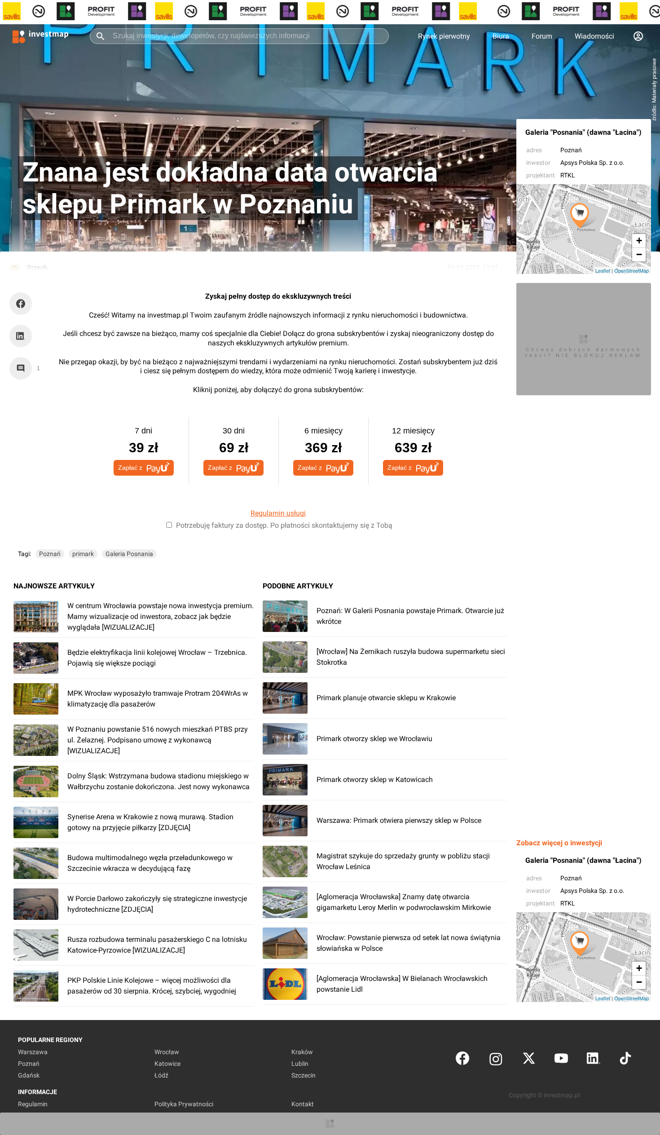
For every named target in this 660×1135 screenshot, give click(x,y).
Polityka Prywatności (183, 1104)
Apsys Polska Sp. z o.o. (592, 162)
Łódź (161, 1075)
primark (83, 553)
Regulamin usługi (278, 513)
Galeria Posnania (129, 553)
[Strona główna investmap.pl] (40, 36)
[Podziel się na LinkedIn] (20, 336)
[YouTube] (561, 1060)
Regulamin (33, 1104)
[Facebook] (462, 1060)
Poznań (571, 150)
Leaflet (602, 270)
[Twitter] (529, 1060)
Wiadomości (594, 36)
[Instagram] (496, 1060)
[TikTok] (625, 1060)
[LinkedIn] (593, 1060)
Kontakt (302, 1104)
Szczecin (303, 1075)
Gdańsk (29, 1075)
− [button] (639, 254)
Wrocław (166, 1052)
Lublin (299, 1063)
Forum (542, 36)
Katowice (167, 1063)
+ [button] (639, 240)
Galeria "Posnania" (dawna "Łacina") (583, 132)
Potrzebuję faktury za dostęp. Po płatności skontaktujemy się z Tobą (284, 525)
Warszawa (33, 1052)
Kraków (302, 1052)
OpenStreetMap (631, 270)
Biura (501, 36)
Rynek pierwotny (444, 36)
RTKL (567, 175)
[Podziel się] (23, 303)
